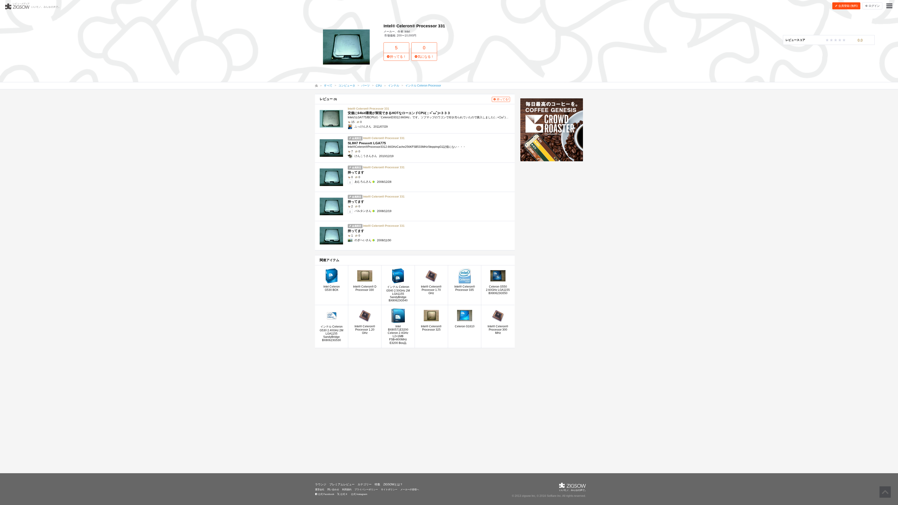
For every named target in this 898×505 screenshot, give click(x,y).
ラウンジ (320, 484)
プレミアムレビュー (342, 484)
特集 (377, 484)
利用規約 (346, 489)
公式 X (343, 494)
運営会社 (319, 489)
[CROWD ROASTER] (551, 130)
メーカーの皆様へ (409, 489)
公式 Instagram (358, 494)
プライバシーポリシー (366, 489)
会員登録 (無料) (848, 5)
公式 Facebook (325, 494)
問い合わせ (333, 489)
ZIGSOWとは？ (393, 484)
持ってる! (502, 99)
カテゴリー (365, 484)
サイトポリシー (389, 489)
